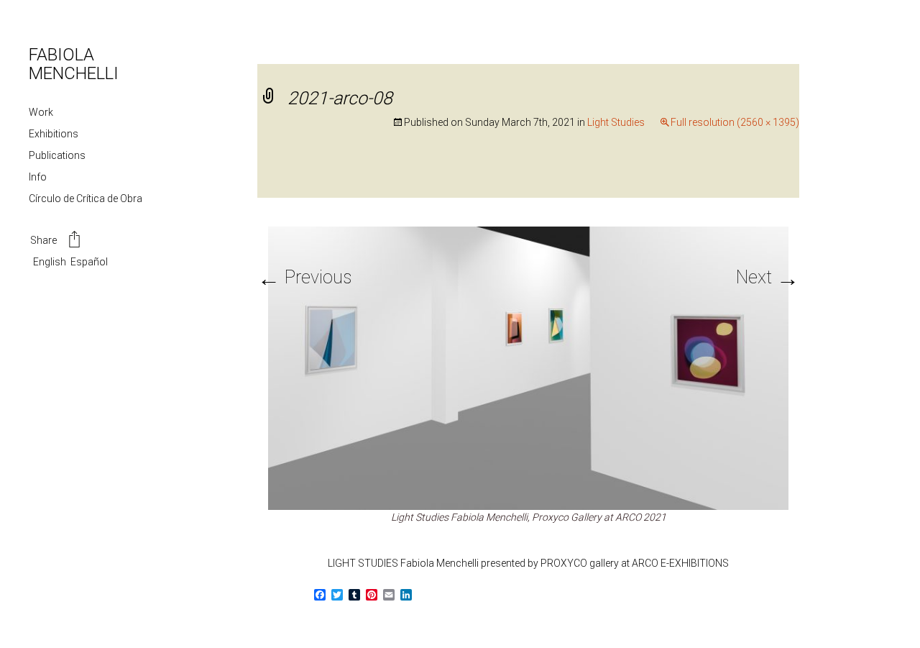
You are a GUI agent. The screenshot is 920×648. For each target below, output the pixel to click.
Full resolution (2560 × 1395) (735, 122)
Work (41, 112)
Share (43, 240)
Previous (304, 277)
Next (767, 277)
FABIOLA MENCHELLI (74, 64)
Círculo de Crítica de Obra (85, 198)
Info (38, 177)
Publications (57, 155)
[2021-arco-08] (528, 367)
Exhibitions (53, 134)
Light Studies (616, 122)
